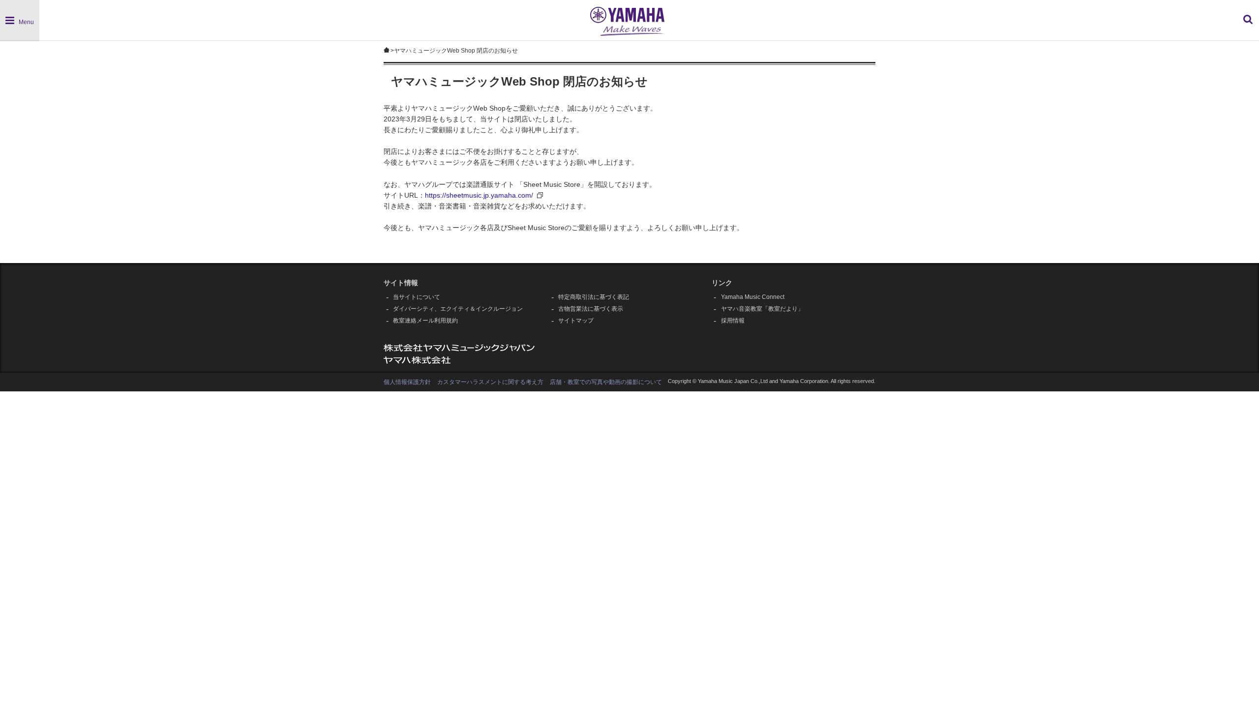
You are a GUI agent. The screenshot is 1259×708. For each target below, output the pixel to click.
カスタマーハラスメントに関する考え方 (490, 382)
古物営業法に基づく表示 (590, 309)
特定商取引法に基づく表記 (593, 297)
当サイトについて (416, 297)
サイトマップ (576, 321)
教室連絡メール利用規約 (425, 321)
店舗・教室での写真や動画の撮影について (606, 382)
